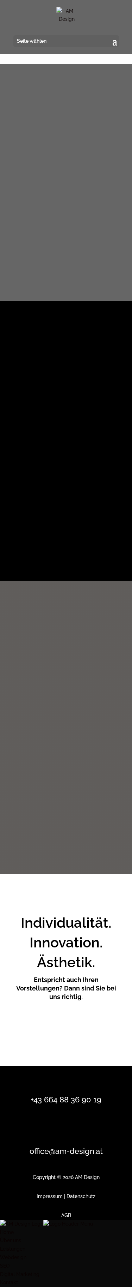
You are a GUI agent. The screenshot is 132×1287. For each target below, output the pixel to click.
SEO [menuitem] (5, 1266)
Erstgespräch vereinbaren (60, 1022)
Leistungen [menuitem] (12, 1249)
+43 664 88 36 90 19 (66, 1099)
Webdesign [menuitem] (13, 1257)
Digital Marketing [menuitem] (19, 1274)
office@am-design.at (66, 1151)
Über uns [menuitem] (10, 1240)
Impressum (50, 1196)
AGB (66, 1215)
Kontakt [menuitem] (9, 1282)
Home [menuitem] (7, 1232)
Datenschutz (81, 1196)
